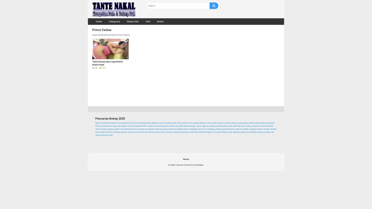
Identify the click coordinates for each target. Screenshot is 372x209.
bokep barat (215, 126)
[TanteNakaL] (114, 9)
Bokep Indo (133, 21)
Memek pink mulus (242, 126)
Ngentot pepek (102, 123)
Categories (114, 21)
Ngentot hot (127, 123)
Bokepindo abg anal (111, 126)
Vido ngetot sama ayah (188, 123)
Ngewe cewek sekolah (131, 126)
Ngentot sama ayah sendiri (164, 123)
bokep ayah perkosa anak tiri (229, 129)
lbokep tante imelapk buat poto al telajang (196, 129)
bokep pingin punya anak (241, 123)
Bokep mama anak (208, 123)
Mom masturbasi (150, 126)
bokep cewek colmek (266, 129)
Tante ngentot (202, 126)
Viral (148, 21)
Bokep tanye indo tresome (161, 132)
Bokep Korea (115, 123)
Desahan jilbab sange (185, 126)
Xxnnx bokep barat (142, 123)
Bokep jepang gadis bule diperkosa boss (119, 129)
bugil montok (224, 123)
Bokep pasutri (120, 132)
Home (99, 21)
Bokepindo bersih (167, 126)
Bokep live (245, 132)
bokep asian (227, 126)
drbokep (178, 132)
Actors (160, 21)
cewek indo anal (259, 126)
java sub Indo (170, 129)
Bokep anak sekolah (230, 132)
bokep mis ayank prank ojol (150, 129)
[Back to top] (362, 200)
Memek (202, 132)
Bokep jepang (257, 132)
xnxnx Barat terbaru (104, 132)
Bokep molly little (190, 132)
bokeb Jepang (249, 129)
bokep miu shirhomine (138, 132)
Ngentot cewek (214, 132)
